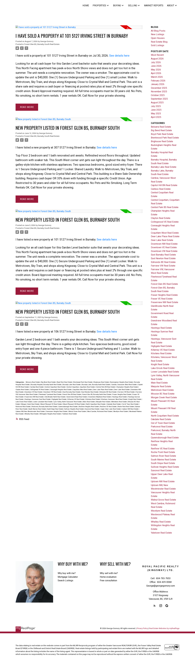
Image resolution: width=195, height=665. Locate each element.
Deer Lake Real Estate (122, 390)
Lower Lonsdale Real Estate (43, 402)
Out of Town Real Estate (130, 404)
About (170, 5)
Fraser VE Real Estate (162, 298)
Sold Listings (157, 45)
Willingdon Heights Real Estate (50, 414)
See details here (119, 55)
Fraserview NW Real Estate (34, 397)
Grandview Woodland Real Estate (99, 397)
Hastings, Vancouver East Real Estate (38, 399)
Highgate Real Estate (59, 399)
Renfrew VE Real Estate (108, 407)
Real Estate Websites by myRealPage (164, 628)
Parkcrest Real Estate (23, 407)
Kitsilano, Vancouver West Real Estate (114, 399)
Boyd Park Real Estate (65, 382)
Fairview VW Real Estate (126, 392)
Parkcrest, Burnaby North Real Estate (45, 407)
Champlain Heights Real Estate (127, 387)
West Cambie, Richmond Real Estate (99, 411)
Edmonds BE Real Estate (108, 392)
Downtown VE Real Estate (34, 392)
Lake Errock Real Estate (24, 402)
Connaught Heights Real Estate (61, 390)
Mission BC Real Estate (162, 393)
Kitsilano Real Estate (93, 399)
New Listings (157, 34)
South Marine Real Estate (37, 409)
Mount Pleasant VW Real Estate (74, 404)
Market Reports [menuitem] (153, 5)
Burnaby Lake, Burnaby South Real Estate (96, 385)
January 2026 (157, 84)
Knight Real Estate (135, 399)
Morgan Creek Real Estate (30, 404)
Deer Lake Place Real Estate (103, 390)
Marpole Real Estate (103, 402)
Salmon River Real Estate (163, 456)
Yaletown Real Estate (69, 414)
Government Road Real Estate (77, 397)
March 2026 (157, 77)
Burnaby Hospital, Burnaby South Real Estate (46, 385)
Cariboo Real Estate (37, 387)
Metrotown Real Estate (119, 402)
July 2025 (156, 106)
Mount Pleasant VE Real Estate (51, 404)
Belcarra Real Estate (33, 382)
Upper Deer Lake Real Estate (110, 409)
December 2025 (159, 88)
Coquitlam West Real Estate (82, 390)
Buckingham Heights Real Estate (121, 382)
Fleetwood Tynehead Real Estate (50, 394)
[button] (154, 605)
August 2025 (157, 102)
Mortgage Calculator (68, 577)
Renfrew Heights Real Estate (89, 407)
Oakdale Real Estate (114, 404)
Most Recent (157, 55)
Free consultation (108, 580)
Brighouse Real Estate (101, 382)
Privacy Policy (142, 628)
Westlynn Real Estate (120, 411)
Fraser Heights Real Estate (122, 394)
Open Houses (158, 38)
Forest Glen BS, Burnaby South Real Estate (41, 44)
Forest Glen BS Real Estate (72, 394)
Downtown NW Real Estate (164, 243)
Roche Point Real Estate (126, 407)
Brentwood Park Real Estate (83, 382)
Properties (99, 5)
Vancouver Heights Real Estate (57, 411)
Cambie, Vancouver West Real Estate (124, 385)
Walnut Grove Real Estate (77, 411)
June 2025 (156, 109)
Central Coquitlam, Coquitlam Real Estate (81, 387)
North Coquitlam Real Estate (96, 404)
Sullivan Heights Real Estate (74, 409)
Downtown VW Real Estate (53, 392)
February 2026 (158, 80)
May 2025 (156, 113)
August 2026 (157, 58)
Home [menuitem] (86, 5)
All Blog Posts (158, 30)
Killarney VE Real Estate (76, 399)
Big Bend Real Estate (48, 382)
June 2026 (156, 66)
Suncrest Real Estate (92, 409)
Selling (132, 5)
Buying (117, 5)
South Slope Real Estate (55, 409)
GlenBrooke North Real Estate (55, 397)
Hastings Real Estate (119, 397)
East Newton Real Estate (90, 392)
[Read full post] (79, 29)
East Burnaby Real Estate (72, 392)
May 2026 (156, 69)
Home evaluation (108, 577)
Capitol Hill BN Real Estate (164, 185)
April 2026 (156, 73)
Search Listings (65, 580)
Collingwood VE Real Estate (39, 390)
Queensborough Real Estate (68, 407)
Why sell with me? (109, 573)
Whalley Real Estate (32, 414)
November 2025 (159, 91)
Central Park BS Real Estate (105, 387)
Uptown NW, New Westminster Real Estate (30, 411)
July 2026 (156, 62)
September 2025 (159, 98)
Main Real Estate (89, 402)
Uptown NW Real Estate (130, 409)
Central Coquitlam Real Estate (55, 387)
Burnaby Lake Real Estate (72, 385)
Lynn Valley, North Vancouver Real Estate (68, 402)
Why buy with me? (67, 573)
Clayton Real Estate (22, 390)
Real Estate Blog (159, 41)
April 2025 (156, 117)
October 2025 (158, 95)
